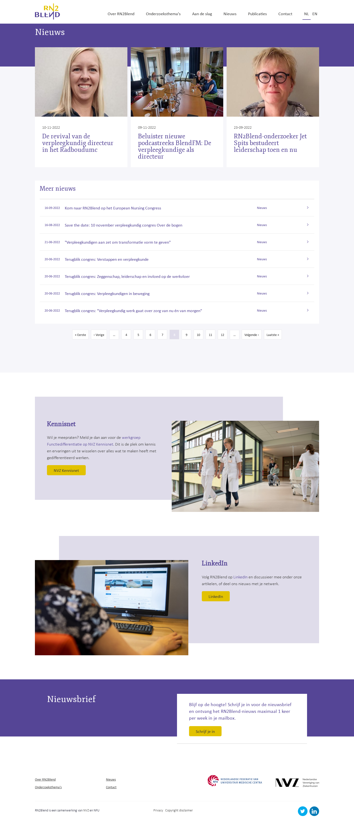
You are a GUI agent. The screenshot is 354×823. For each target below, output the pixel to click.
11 (212, 334)
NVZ (86, 810)
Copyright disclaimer (179, 810)
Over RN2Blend (121, 13)
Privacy (158, 810)
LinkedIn (240, 577)
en (314, 13)
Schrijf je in (205, 731)
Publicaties (257, 13)
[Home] (47, 11)
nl (306, 13)
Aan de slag (202, 13)
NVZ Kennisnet (66, 470)
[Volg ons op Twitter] (303, 814)
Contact (285, 13)
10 (200, 334)
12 (224, 334)
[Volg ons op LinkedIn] (314, 814)
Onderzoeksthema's (163, 13)
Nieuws (229, 13)
